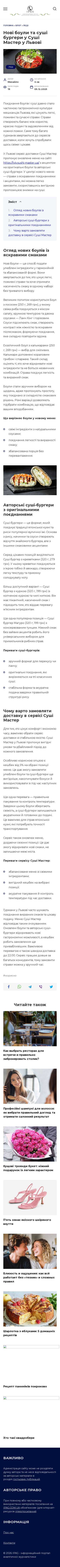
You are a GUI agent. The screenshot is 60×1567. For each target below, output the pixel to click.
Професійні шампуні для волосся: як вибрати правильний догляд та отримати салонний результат (29, 1112)
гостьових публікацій (26, 1479)
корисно (10, 975)
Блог (18, 25)
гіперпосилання (25, 1511)
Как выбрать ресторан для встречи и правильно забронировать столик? (23, 1054)
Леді (25, 25)
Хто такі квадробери (18, 1437)
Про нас (8, 1532)
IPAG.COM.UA (11, 1507)
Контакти (9, 1542)
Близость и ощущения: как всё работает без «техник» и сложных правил (28, 1277)
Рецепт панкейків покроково (25, 1386)
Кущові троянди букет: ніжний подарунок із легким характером (28, 1168)
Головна (8, 25)
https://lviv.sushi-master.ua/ (21, 162)
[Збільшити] (52, 469)
